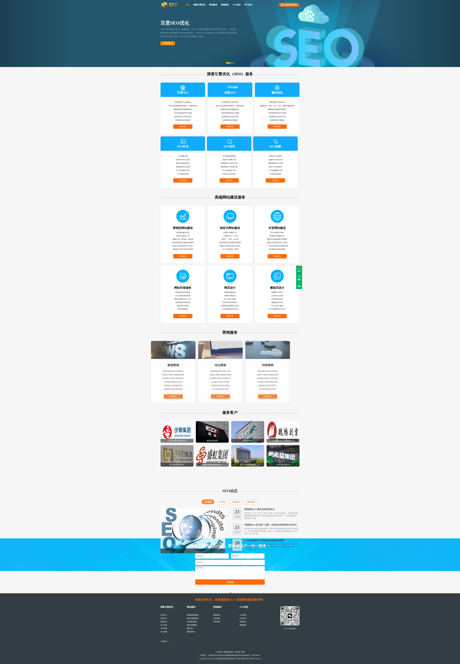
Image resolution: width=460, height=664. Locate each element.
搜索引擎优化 (199, 5)
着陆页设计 (191, 632)
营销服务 (225, 5)
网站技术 (236, 487)
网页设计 (190, 628)
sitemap (258, 659)
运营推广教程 (240, 652)
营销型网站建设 (193, 615)
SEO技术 (222, 487)
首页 (188, 5)
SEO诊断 (164, 632)
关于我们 (248, 5)
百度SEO (164, 615)
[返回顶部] (230, 592)
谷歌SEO (164, 618)
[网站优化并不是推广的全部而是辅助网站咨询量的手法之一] (193, 515)
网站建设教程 (228, 652)
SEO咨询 (164, 628)
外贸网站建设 (192, 622)
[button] (34, 33)
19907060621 (290, 5)
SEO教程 (218, 652)
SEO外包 (164, 625)
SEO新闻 (208, 487)
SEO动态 (237, 5)
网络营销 (251, 487)
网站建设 (213, 5)
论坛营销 (216, 618)
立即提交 (230, 582)
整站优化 (164, 622)
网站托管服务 (192, 625)
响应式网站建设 (193, 618)
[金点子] (169, 5)
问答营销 (216, 622)
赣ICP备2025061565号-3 (246, 659)
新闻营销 (216, 615)
